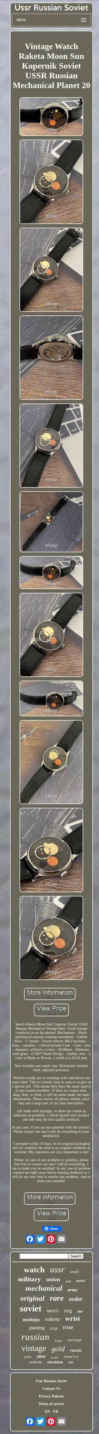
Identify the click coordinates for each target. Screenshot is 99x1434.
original (32, 1298)
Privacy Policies (51, 1396)
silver (41, 1356)
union (53, 1279)
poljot (27, 1357)
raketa (52, 1319)
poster (54, 1357)
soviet (30, 1308)
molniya (31, 1319)
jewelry (71, 1357)
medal (80, 1281)
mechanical (43, 1288)
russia (76, 1350)
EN (47, 1411)
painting (37, 1327)
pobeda (36, 1362)
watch (34, 1269)
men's (53, 1310)
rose (68, 1327)
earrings (75, 1340)
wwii (74, 1271)
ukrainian (55, 1362)
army (73, 1289)
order (76, 1299)
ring (68, 1310)
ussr (57, 1269)
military (29, 1279)
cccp (54, 1328)
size (70, 1362)
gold (58, 1349)
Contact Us (51, 1389)
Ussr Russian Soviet (51, 1381)
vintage (33, 1348)
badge (58, 1340)
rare (57, 1298)
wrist (72, 1318)
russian (35, 1337)
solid (68, 1281)
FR (55, 1411)
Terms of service (51, 1404)
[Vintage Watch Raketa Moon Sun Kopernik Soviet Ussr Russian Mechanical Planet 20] (51, 117)
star (80, 1311)
